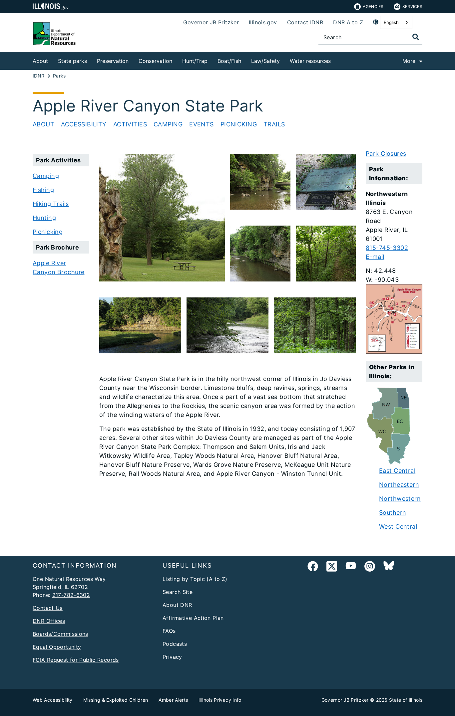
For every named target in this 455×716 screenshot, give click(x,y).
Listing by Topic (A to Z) (195, 579)
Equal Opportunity (57, 646)
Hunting (44, 217)
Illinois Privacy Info (220, 700)
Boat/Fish (229, 61)
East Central (397, 470)
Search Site (178, 592)
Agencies (373, 6)
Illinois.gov (263, 22)
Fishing (43, 189)
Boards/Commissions (60, 633)
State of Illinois (405, 700)
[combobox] (396, 22)
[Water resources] (336, 60)
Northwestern (400, 498)
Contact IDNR (305, 22)
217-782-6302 (71, 595)
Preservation (113, 61)
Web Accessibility (53, 700)
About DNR (177, 605)
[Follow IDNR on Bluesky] (388, 567)
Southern (392, 512)
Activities (130, 124)
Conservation (155, 61)
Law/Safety (265, 61)
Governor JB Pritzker (211, 22)
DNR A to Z (348, 22)
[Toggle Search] (415, 37)
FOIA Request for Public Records (76, 659)
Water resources (310, 61)
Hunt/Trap (195, 61)
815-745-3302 (387, 247)
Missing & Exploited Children (115, 700)
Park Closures (386, 153)
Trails (274, 124)
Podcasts (175, 643)
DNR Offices (49, 621)
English (391, 22)
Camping (168, 124)
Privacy (172, 656)
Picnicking (239, 124)
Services (412, 6)
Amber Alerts (173, 700)
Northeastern (399, 484)
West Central (398, 526)
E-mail (375, 256)
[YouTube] (350, 567)
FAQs (169, 630)
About (40, 61)
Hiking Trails (51, 203)
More (408, 61)
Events (201, 124)
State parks (72, 61)
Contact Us (48, 608)
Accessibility (84, 124)
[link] (312, 567)
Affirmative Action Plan (193, 618)
